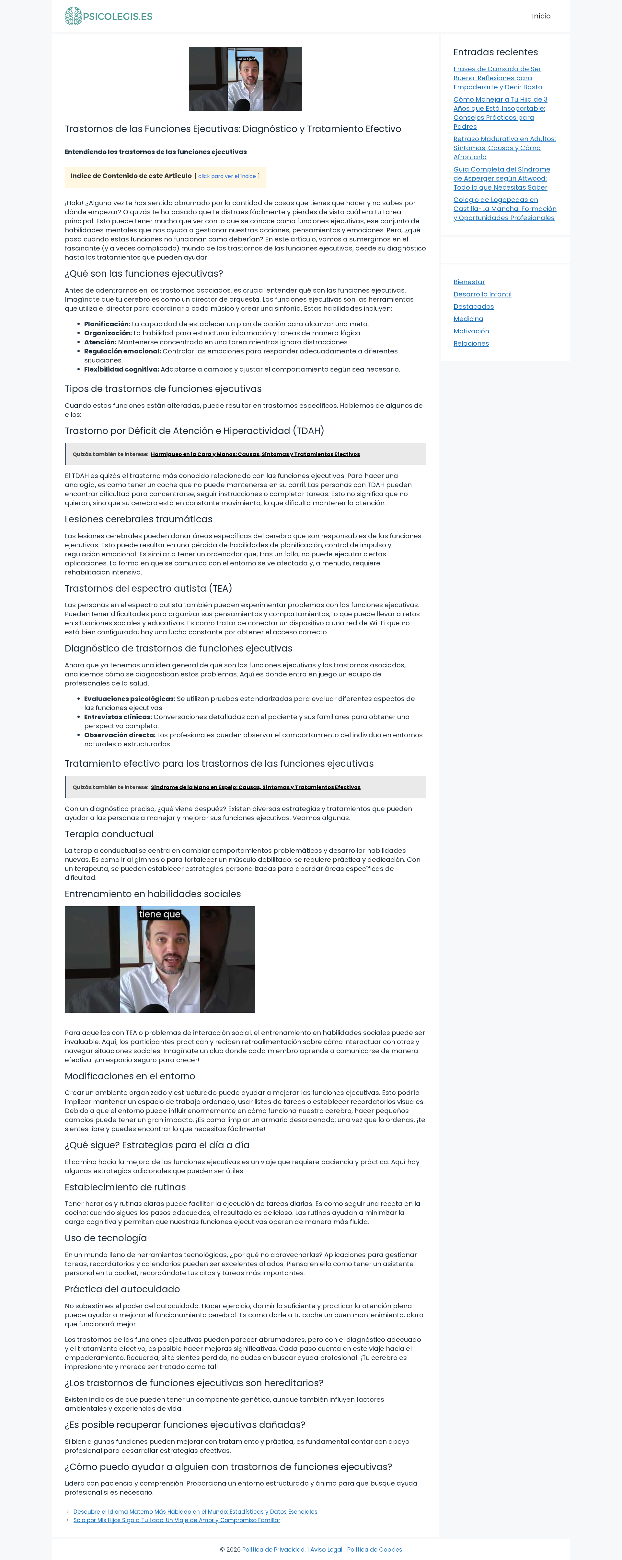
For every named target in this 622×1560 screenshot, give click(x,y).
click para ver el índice (227, 176)
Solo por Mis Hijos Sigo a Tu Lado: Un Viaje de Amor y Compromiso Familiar (177, 1520)
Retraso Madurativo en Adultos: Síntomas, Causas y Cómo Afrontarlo (505, 148)
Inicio (541, 16)
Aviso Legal (326, 1549)
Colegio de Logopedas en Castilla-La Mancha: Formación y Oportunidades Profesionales (505, 208)
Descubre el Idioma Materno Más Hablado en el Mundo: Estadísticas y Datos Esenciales (195, 1512)
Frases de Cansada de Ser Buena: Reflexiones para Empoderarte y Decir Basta (498, 78)
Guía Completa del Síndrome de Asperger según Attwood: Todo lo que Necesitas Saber (502, 178)
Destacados (474, 306)
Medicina (468, 318)
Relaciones (471, 343)
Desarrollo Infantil (483, 294)
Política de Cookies (374, 1549)
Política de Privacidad (273, 1549)
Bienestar (469, 281)
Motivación (471, 331)
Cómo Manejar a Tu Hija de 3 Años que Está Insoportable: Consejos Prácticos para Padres (500, 113)
